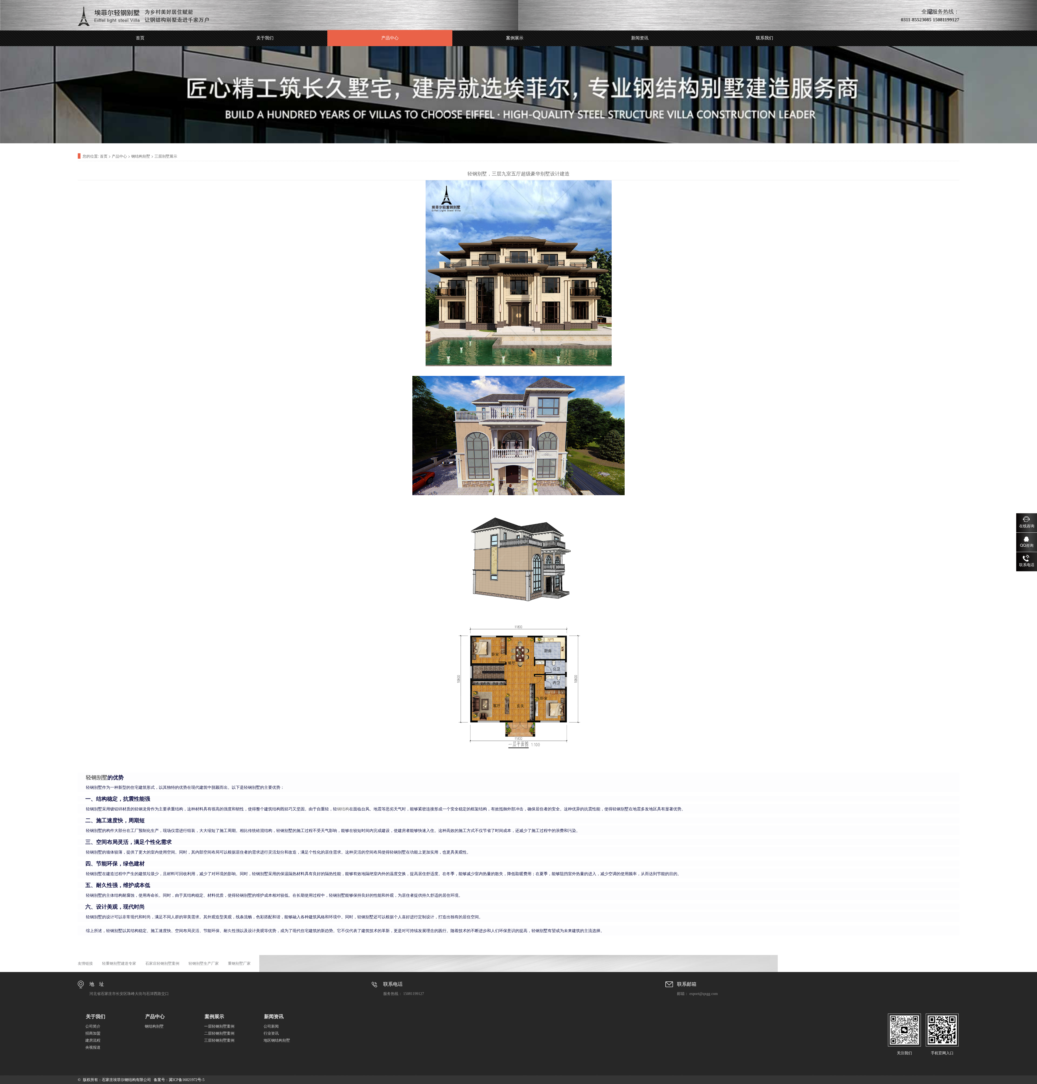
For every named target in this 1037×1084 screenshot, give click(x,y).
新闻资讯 (639, 38)
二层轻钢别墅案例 (219, 1033)
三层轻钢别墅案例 (219, 1040)
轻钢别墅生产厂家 (203, 963)
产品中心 (390, 38)
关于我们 (265, 38)
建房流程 (92, 1040)
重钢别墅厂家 (239, 963)
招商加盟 (92, 1033)
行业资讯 (271, 1033)
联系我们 (764, 38)
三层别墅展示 (165, 156)
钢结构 (343, 808)
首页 (140, 38)
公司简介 (92, 1026)
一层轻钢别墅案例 (219, 1026)
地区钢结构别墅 (277, 1040)
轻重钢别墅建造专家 (119, 963)
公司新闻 (271, 1026)
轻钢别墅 (96, 777)
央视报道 (92, 1047)
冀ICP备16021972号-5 (186, 1080)
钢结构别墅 (140, 156)
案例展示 (514, 38)
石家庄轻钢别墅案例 (162, 963)
